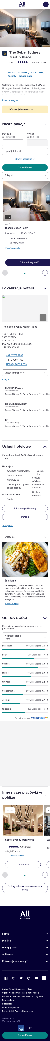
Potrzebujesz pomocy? (15, 961)
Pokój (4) (9, 175)
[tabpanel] (25, 228)
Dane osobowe (8, 1000)
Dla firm (6, 940)
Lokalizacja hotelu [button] (18, 288)
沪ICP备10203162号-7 (12, 1021)
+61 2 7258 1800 (14, 355)
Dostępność (7, 525)
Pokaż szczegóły (12, 603)
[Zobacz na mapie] (25, 308)
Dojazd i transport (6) (15, 372)
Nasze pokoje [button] (14, 124)
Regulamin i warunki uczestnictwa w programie (22, 996)
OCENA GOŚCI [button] (14, 618)
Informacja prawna (10, 1007)
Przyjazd (8, 135)
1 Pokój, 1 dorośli (13, 151)
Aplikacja (7, 954)
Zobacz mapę (25, 76)
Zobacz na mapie (16, 856)
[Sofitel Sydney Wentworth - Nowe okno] (23, 820)
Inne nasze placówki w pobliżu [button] (22, 794)
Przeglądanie (9, 947)
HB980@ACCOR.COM (16, 364)
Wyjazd (33, 135)
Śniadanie (9, 537)
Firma (5, 933)
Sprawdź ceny (25, 1035)
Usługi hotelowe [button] (16, 446)
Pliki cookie (7, 1004)
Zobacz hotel (23, 864)
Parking (25, 517)
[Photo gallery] (25, 28)
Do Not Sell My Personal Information (17, 1011)
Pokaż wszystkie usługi (25, 508)
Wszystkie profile (13, 637)
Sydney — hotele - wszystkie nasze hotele (25, 888)
